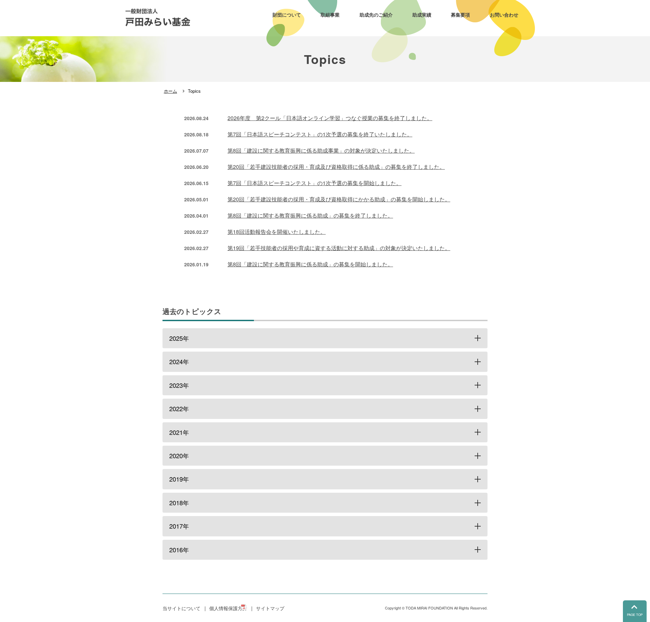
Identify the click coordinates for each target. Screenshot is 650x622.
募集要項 (460, 14)
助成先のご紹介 (376, 14)
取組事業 (330, 14)
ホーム (170, 91)
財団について (287, 14)
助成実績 (421, 14)
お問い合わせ (504, 14)
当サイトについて (181, 608)
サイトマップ (270, 608)
